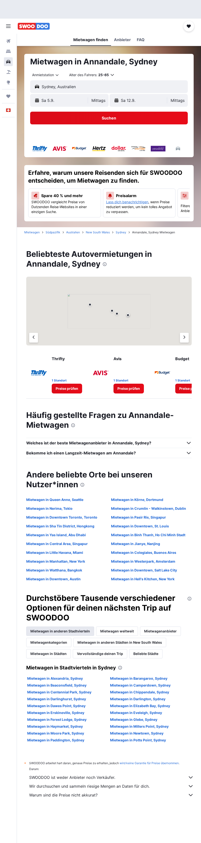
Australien (73, 232)
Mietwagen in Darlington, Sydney (137, 699)
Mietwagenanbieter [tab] (160, 631)
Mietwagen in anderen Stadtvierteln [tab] (60, 631)
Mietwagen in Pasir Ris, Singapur (138, 517)
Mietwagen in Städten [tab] (48, 654)
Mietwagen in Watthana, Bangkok (54, 570)
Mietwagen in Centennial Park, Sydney (59, 692)
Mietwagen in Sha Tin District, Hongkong (60, 526)
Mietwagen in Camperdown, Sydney (140, 685)
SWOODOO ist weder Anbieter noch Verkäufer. (72, 777)
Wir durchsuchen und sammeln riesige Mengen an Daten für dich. (89, 786)
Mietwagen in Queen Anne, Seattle (54, 500)
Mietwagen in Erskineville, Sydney (55, 713)
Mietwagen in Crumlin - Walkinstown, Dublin (148, 508)
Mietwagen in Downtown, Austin (53, 579)
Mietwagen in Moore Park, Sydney (55, 733)
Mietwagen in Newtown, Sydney (136, 733)
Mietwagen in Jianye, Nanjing (135, 544)
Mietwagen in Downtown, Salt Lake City (144, 570)
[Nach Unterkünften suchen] (8, 51)
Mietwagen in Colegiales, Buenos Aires (143, 552)
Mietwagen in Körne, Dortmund (137, 500)
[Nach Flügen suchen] (8, 41)
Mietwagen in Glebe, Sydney (133, 719)
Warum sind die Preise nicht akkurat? (63, 795)
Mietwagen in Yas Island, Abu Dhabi (56, 535)
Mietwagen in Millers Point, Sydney (139, 726)
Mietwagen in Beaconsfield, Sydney (57, 685)
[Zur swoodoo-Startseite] (34, 26)
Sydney (121, 232)
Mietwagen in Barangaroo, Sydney (138, 678)
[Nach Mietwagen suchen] (8, 62)
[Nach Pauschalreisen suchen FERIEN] (8, 72)
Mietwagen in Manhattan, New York (55, 561)
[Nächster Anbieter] (184, 338)
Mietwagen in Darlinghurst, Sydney (56, 699)
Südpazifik (53, 232)
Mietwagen (32, 232)
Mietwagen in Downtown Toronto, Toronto (61, 517)
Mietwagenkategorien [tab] (48, 642)
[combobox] (45, 74)
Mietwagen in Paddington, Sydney (55, 740)
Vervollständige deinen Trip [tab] (100, 654)
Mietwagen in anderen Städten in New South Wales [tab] (119, 642)
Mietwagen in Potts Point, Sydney (138, 740)
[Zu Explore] (8, 82)
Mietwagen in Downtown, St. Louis (140, 526)
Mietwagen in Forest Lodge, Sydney (57, 719)
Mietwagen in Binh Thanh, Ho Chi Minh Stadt (148, 535)
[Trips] (8, 96)
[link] (67, 388)
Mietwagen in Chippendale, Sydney (139, 692)
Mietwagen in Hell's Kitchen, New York (143, 579)
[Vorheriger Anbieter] (33, 338)
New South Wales (98, 232)
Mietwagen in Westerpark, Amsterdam (143, 561)
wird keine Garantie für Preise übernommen (149, 763)
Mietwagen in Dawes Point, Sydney (56, 706)
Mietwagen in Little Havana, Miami (54, 552)
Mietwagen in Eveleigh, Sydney (136, 713)
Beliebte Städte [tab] (145, 654)
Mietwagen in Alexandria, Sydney (55, 678)
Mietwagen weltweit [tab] (117, 631)
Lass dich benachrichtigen (127, 202)
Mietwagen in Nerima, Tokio (49, 508)
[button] (8, 26)
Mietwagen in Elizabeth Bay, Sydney (140, 706)
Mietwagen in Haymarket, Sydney (55, 726)
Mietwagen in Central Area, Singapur (57, 544)
